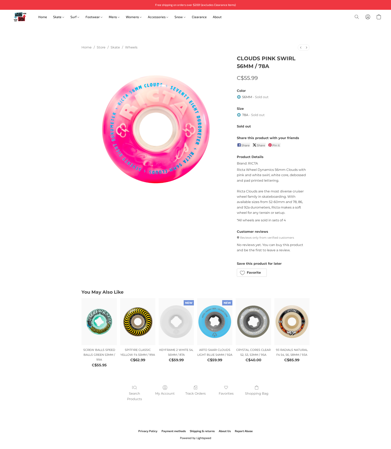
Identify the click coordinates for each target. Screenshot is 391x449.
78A (253, 115)
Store (101, 47)
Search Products (134, 396)
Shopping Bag (256, 393)
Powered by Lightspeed (195, 438)
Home (42, 17)
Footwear (93, 17)
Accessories (157, 17)
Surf (73, 17)
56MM (255, 97)
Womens (133, 17)
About (217, 17)
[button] (20, 17)
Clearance (199, 17)
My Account (165, 393)
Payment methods (173, 431)
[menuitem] (301, 47)
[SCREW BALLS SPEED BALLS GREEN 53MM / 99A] (99, 321)
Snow (179, 17)
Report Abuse (244, 431)
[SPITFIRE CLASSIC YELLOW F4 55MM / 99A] (137, 321)
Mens (113, 17)
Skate (57, 17)
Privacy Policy (147, 431)
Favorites (226, 393)
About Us (225, 431)
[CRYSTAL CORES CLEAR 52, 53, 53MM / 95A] (253, 321)
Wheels (131, 47)
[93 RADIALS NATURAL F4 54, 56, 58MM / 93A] (292, 321)
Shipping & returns (202, 431)
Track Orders (195, 393)
